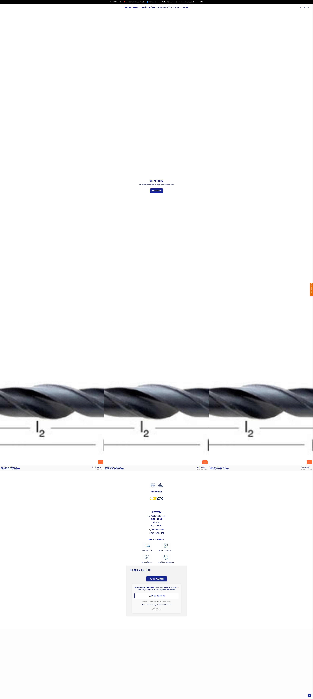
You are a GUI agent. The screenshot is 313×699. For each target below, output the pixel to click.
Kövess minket (151, 1)
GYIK (201, 1)
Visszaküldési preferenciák (187, 1)
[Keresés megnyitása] (301, 7)
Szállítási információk (168, 1)
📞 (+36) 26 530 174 (115, 1)
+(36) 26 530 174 (156, 533)
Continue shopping (156, 190)
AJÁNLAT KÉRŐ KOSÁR (311, 289)
